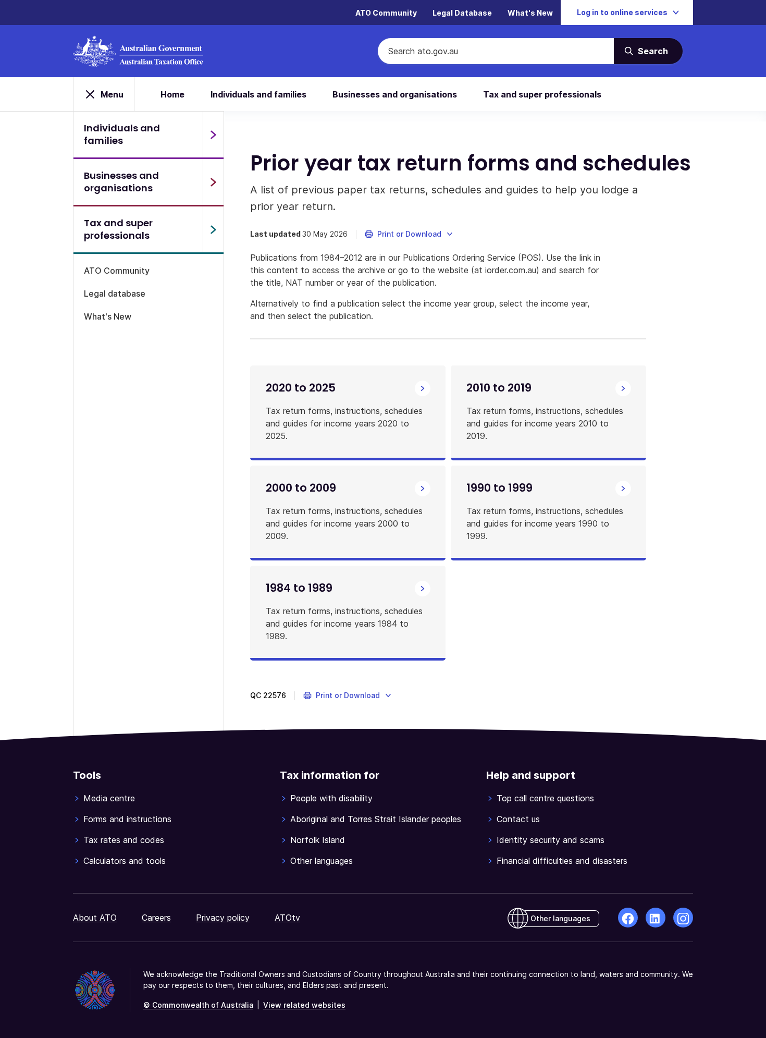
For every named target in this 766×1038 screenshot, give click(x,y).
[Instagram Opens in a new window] (683, 917)
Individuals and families (258, 94)
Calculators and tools (124, 861)
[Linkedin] (655, 917)
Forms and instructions (127, 819)
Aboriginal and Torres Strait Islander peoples (375, 819)
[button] (409, 234)
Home (172, 94)
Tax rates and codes (123, 840)
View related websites (304, 1004)
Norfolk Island (317, 840)
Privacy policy (223, 917)
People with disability (331, 798)
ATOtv (287, 917)
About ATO (95, 917)
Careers (156, 917)
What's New (530, 12)
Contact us (518, 819)
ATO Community (386, 12)
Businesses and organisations (394, 94)
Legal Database (462, 12)
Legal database (114, 293)
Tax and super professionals (542, 94)
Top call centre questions (545, 798)
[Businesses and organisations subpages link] (213, 182)
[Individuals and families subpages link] (213, 134)
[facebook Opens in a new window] (628, 917)
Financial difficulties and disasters (562, 861)
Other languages (321, 861)
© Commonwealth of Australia (198, 1004)
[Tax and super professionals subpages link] (213, 229)
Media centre (109, 798)
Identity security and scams (550, 840)
